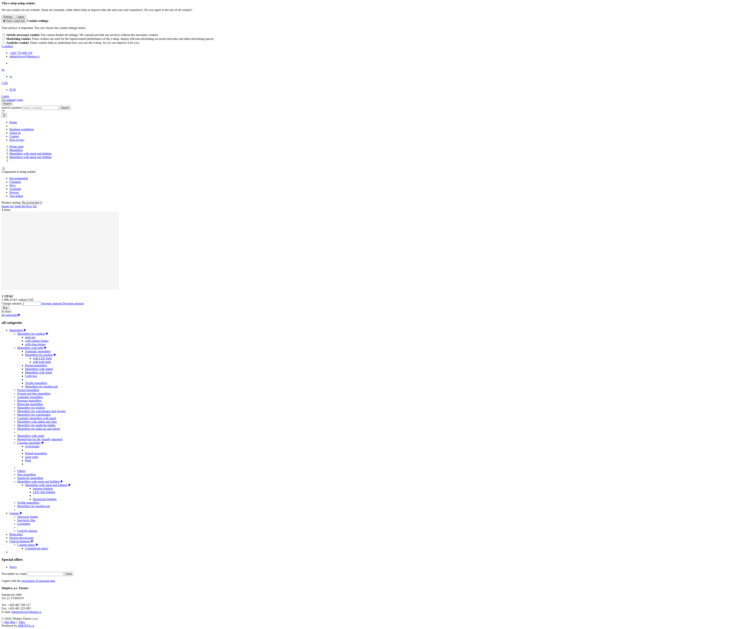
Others (21, 471)
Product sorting (11, 202)
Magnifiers (16, 330)
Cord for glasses (27, 530)
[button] (3, 69)
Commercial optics (36, 548)
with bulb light (42, 362)
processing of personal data (38, 580)
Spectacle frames (27, 516)
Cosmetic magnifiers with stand (36, 418)
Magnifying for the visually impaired (39, 439)
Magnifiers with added (39, 369)
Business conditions (21, 129)
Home (13, 122)
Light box (31, 376)
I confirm (7, 46)
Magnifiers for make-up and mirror (38, 428)
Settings (8, 16)
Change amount (11, 303)
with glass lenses (35, 344)
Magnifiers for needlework (41, 386)
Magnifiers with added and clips (37, 421)
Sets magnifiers (26, 474)
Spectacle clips (26, 520)
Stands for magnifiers (30, 478)
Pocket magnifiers (36, 365)
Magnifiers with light (30, 347)
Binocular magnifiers (30, 404)
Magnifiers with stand (38, 372)
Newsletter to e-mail (14, 573)
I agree (20, 16)
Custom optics (26, 545)
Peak (28, 460)
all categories (10, 315)
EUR (12, 89)
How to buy (16, 140)
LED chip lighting (44, 492)
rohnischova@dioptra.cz (26, 612)
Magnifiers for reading (31, 333)
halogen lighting (43, 488)
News (13, 567)
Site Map (9, 622)
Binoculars (16, 534)
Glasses (14, 513)
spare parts (31, 457)
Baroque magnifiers (29, 400)
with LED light (42, 358)
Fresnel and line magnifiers (33, 393)
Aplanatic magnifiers (38, 351)
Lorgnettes (23, 523)
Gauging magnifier (29, 442)
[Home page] (12, 99)
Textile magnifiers (36, 383)
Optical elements (20, 541)
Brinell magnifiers (36, 453)
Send (69, 574)
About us (15, 132)
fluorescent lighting (45, 499)
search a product (12, 107)
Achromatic (32, 446)
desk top (30, 337)
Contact (14, 136)
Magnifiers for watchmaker (34, 414)
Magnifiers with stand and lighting (38, 481)
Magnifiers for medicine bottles (36, 425)
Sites (22, 622)
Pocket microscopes (21, 537)
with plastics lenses (37, 340)
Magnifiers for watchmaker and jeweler (41, 411)
